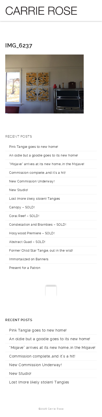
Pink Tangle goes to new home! (33, 147)
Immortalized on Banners (29, 259)
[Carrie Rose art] (41, 10)
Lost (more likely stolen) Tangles (34, 199)
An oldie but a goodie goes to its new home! (43, 155)
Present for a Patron (24, 268)
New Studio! (18, 190)
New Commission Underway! (32, 181)
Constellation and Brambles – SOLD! (37, 224)
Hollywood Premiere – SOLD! (32, 233)
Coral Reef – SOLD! (24, 216)
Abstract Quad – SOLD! (27, 242)
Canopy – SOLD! (22, 207)
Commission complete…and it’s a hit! (37, 173)
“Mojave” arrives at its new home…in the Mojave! (46, 164)
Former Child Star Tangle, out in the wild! (41, 250)
